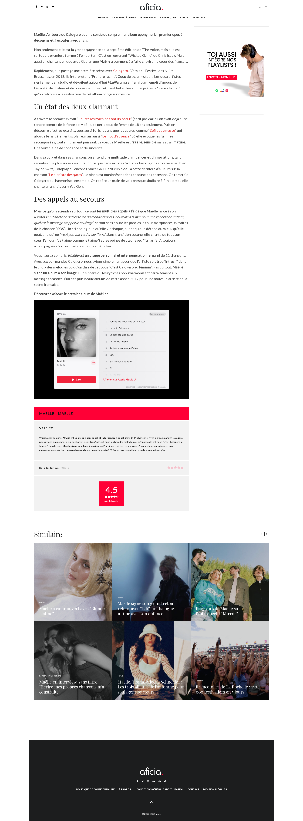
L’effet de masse (162, 130)
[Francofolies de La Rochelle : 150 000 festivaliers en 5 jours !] (230, 660)
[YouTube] (53, 6)
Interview (146, 17)
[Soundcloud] (154, 781)
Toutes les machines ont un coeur (105, 119)
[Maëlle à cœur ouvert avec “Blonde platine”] (73, 582)
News (101, 17)
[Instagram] (47, 6)
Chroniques (168, 17)
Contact (193, 789)
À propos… (125, 789)
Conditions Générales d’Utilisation (160, 789)
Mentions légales (215, 789)
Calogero (120, 70)
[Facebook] (36, 6)
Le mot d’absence (115, 136)
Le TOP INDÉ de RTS (124, 17)
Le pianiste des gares (65, 174)
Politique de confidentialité (95, 789)
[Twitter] (42, 6)
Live (182, 17)
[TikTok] (165, 781)
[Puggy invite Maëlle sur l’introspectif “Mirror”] (230, 582)
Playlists (199, 17)
